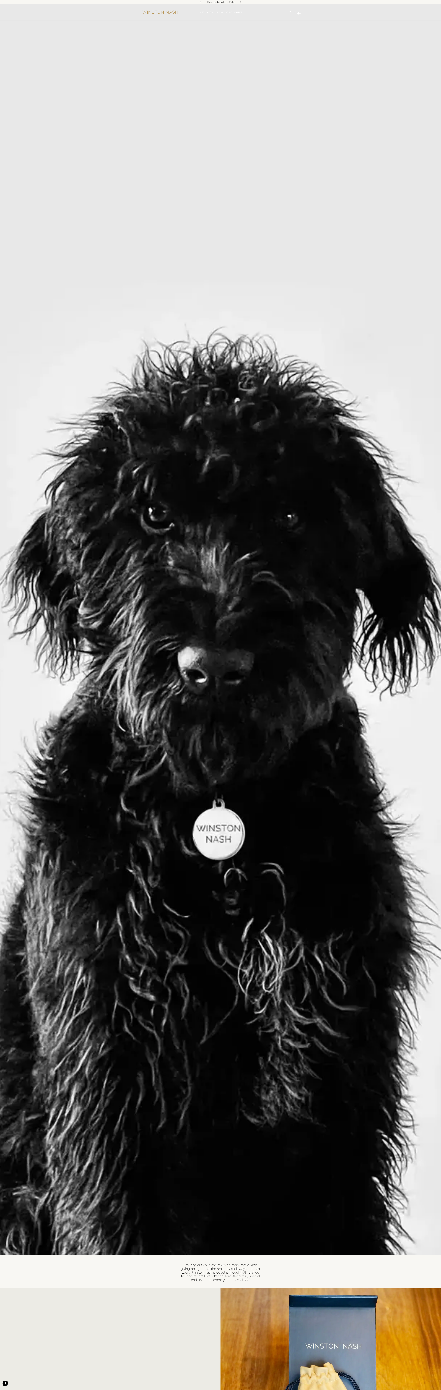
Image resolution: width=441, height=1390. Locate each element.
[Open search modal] (290, 12)
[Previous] (200, 2)
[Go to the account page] (295, 12)
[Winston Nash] (160, 12)
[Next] (240, 2)
